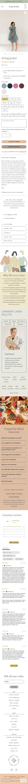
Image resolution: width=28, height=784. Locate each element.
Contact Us (14, 751)
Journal (14, 724)
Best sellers (14, 703)
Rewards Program (14, 729)
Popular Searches (14, 777)
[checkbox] (19, 559)
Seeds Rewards (14, 742)
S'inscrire (14, 687)
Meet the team (14, 716)
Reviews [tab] (6, 548)
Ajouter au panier (14, 141)
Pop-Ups (14, 727)
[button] (14, 152)
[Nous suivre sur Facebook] (11, 770)
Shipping (14, 740)
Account (14, 708)
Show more (14, 665)
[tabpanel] (14, 610)
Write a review (14, 542)
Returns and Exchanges (14, 737)
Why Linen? (14, 721)
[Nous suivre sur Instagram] (16, 770)
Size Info (14, 748)
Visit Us (14, 718)
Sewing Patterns (14, 700)
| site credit (21, 776)
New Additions (14, 705)
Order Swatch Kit (14, 745)
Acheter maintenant (14, 146)
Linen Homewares (14, 697)
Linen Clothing (14, 694)
